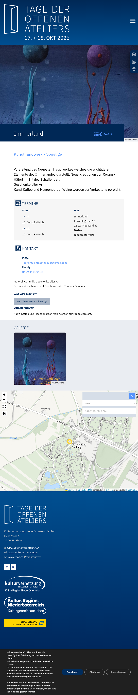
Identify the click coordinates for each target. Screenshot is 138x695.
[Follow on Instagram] (13, 567)
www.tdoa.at (15, 557)
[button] (69, 441)
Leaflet (70, 489)
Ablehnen (95, 672)
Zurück (108, 134)
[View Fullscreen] (4, 406)
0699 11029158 (32, 272)
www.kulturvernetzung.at (23, 552)
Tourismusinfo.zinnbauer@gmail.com (44, 262)
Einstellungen (14, 688)
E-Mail (26, 258)
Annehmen (72, 672)
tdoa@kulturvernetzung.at (23, 547)
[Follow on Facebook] (7, 567)
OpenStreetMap (85, 489)
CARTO (109, 489)
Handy (26, 267)
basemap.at (131, 489)
